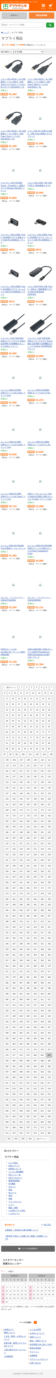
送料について (35, 1337)
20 (25, 699)
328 (49, 932)
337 (14, 944)
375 (35, 972)
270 (35, 888)
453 (42, 1033)
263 (35, 882)
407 (14, 999)
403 (35, 994)
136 (28, 782)
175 (6, 816)
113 (14, 766)
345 (21, 949)
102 (37, 754)
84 (25, 743)
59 (19, 726)
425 (42, 1011)
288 (14, 905)
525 (6, 1094)
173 (42, 810)
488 (42, 1061)
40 (49, 710)
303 (21, 916)
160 (49, 799)
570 (28, 1127)
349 (49, 949)
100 (23, 754)
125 (49, 771)
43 (19, 715)
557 (35, 1116)
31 (43, 704)
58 (13, 726)
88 (49, 743)
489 (49, 1061)
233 (21, 860)
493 (28, 1066)
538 (49, 1100)
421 (14, 1011)
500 (28, 1072)
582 (16, 1139)
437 (28, 1022)
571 (35, 1127)
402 (28, 994)
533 (14, 1100)
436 (21, 1022)
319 (35, 927)
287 (6, 905)
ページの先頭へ (25, 1322)
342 (49, 944)
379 (14, 977)
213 (27, 843)
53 (31, 721)
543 (35, 1105)
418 (42, 1005)
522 (35, 1089)
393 (14, 988)
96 (49, 749)
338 (21, 944)
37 (31, 710)
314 (49, 921)
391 (49, 983)
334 (42, 938)
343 (6, 949)
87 (43, 743)
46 (37, 715)
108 (28, 760)
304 (28, 916)
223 (49, 849)
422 (21, 1011)
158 (35, 799)
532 (6, 1100)
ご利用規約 (8, 1356)
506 (21, 1077)
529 (35, 1094)
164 (28, 804)
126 (6, 777)
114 (21, 766)
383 (42, 977)
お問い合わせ (35, 1363)
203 (6, 838)
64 (49, 726)
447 (49, 1027)
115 (28, 766)
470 (14, 1050)
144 (35, 788)
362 (42, 960)
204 (14, 838)
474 (42, 1050)
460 (42, 1038)
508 (35, 1077)
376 (42, 972)
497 (6, 1072)
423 (28, 1011)
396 (35, 988)
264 (42, 882)
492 (21, 1066)
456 (14, 1038)
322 (6, 932)
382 (35, 977)
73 (7, 738)
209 (49, 838)
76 (25, 738)
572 (42, 1127)
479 (28, 1055)
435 (14, 1022)
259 (6, 882)
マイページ (34, 1352)
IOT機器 (11, 1184)
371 (6, 972)
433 (49, 1016)
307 (49, 916)
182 (6, 821)
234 (28, 860)
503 (49, 1072)
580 (49, 1133)
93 (31, 749)
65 (7, 732)
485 (21, 1061)
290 (28, 905)
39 (43, 710)
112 (7, 766)
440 (49, 1022)
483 (6, 1061)
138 (42, 782)
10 (15, 693)
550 (35, 1111)
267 (14, 888)
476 (6, 1055)
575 (14, 1133)
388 (28, 983)
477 (14, 1055)
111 (49, 760)
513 (20, 1083)
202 (49, 832)
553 (6, 1116)
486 (28, 1061)
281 (14, 899)
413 (6, 1005)
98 (10, 754)
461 (49, 1038)
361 (35, 960)
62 (37, 726)
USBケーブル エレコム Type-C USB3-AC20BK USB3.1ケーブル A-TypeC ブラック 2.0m (40, 496)
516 (42, 1083)
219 (21, 849)
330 (14, 938)
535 (28, 1100)
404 (42, 994)
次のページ (42, 1139)
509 (42, 1077)
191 (21, 827)
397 (42, 988)
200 (35, 832)
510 (49, 1077)
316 (14, 927)
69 (31, 732)
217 (6, 849)
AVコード (12, 1193)
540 (14, 1105)
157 (28, 799)
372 (14, 972)
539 (6, 1105)
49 (7, 721)
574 (6, 1133)
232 (14, 860)
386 (14, 983)
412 (49, 999)
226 (21, 855)
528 (28, 1094)
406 (6, 999)
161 (6, 804)
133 (6, 782)
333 (35, 938)
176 (14, 816)
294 (6, 910)
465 (28, 1044)
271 (42, 888)
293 (49, 905)
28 (25, 704)
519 (14, 1089)
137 (35, 782)
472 (28, 1050)
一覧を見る (47, 1225)
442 (14, 1027)
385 (6, 983)
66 (13, 732)
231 (6, 860)
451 (28, 1033)
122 (27, 771)
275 (21, 894)
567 (6, 1127)
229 (42, 855)
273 (6, 894)
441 (6, 1027)
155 (14, 799)
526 (14, 1094)
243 (42, 866)
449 (14, 1033)
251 (49, 871)
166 (42, 804)
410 (35, 999)
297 (28, 910)
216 (49, 843)
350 (6, 955)
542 (28, 1105)
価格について (9, 1332)
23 (43, 699)
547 (14, 1111)
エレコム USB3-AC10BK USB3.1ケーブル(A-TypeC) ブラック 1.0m (13, 444)
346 (28, 949)
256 (35, 877)
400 (14, 994)
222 (42, 849)
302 (14, 916)
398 (49, 988)
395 (28, 988)
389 (35, 983)
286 (49, 899)
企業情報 (33, 1355)
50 (13, 721)
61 (31, 726)
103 (44, 754)
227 (28, 855)
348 (42, 949)
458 (28, 1038)
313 (42, 921)
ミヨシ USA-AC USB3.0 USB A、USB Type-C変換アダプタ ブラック (39, 133)
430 (28, 1016)
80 (49, 738)
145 (42, 788)
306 (42, 916)
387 (21, 983)
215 (42, 843)
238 (6, 866)
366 (21, 966)
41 (7, 715)
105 (7, 760)
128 (21, 777)
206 (28, 838)
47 (43, 715)
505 (14, 1077)
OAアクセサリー (15, 1178)
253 (14, 877)
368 (35, 966)
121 (20, 771)
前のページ (10, 687)
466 (35, 1044)
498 (14, 1072)
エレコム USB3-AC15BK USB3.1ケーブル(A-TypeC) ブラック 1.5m (13, 496)
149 (21, 793)
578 (35, 1133)
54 (37, 721)
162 (14, 804)
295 (14, 910)
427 (6, 1016)
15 (45, 693)
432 (42, 1016)
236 (42, 860)
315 (6, 927)
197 (14, 832)
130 (35, 777)
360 (28, 960)
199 (28, 832)
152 (42, 793)
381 (28, 977)
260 (14, 882)
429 (21, 1016)
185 (28, 821)
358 (14, 960)
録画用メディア (15, 1169)
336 (6, 944)
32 (49, 704)
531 (49, 1094)
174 (49, 810)
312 (34, 921)
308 (6, 921)
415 (21, 1005)
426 (49, 1011)
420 (6, 1011)
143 (28, 788)
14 (39, 693)
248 (28, 871)
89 (7, 749)
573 (49, 1127)
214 (34, 843)
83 (19, 743)
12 (27, 693)
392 (6, 988)
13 (33, 693)
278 (42, 894)
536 (35, 1100)
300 (49, 910)
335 (49, 938)
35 (19, 710)
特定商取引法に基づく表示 (41, 1344)
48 (49, 715)
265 (49, 882)
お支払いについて (37, 1333)
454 (49, 1033)
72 (49, 732)
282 (21, 899)
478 (21, 1055)
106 (14, 760)
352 (21, 955)
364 (6, 966)
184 (21, 821)
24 (49, 699)
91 (19, 749)
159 (42, 799)
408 (21, 999)
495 (42, 1066)
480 (35, 1055)
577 (28, 1133)
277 (35, 894)
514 (27, 1083)
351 (14, 955)
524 (49, 1089)
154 (6, 799)
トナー (11, 1205)
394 (21, 988)
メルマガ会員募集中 (29, 1248)
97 (4, 754)
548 (21, 1111)
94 (37, 749)
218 (14, 849)
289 (21, 905)
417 (35, 1005)
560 (6, 1122)
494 (35, 1066)
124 (42, 771)
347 (35, 949)
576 (21, 1133)
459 (35, 1038)
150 (28, 793)
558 (42, 1116)
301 (6, 916)
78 (37, 738)
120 (13, 771)
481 (42, 1055)
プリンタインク (15, 1202)
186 (35, 821)
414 (14, 1005)
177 (21, 816)
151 (35, 793)
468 (49, 1044)
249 (35, 871)
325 (28, 932)
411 (42, 999)
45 (31, 715)
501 (35, 1072)
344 (14, 949)
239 (14, 866)
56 (49, 721)
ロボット (12, 1187)
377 (49, 972)
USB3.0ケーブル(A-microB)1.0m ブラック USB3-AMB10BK (13, 652)
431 (35, 1016)
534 (21, 1100)
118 (48, 766)
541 (21, 1105)
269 (28, 888)
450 (21, 1033)
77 (31, 738)
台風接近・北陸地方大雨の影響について (21, 1230)
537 (42, 1100)
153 (49, 793)
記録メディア (14, 1166)
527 (21, 1094)
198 (21, 832)
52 (25, 721)
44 (25, 715)
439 (42, 1022)
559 (49, 1116)
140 (6, 788)
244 (49, 866)
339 (28, 944)
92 (25, 749)
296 (21, 910)
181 (49, 816)
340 (35, 944)
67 (19, 732)
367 (28, 966)
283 (28, 899)
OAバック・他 (14, 1175)
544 (42, 1105)
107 (21, 760)
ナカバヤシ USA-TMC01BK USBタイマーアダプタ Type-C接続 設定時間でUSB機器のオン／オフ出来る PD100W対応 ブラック (40, 343)
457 (21, 1038)
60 (25, 726)
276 (28, 894)
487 (35, 1061)
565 (42, 1122)
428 (14, 1016)
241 (28, 866)
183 (14, 821)
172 (35, 810)
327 (42, 932)
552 (49, 1111)
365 (14, 966)
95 (43, 749)
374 (28, 972)
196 (6, 832)
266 (6, 888)
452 (35, 1033)
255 (28, 877)
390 (42, 983)
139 (49, 782)
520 (21, 1089)
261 (21, 882)
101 (30, 754)
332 (28, 938)
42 (13, 715)
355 (42, 955)
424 (35, 1011)
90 (13, 749)
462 (6, 1044)
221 (35, 849)
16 (51, 693)
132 (49, 777)
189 (6, 827)
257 (42, 877)
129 (28, 777)
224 (6, 855)
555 (21, 1116)
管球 (10, 1196)
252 (6, 877)
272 (49, 888)
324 (21, 932)
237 (49, 860)
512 (13, 1083)
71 (43, 732)
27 (19, 704)
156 (21, 799)
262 (28, 882)
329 (6, 938)
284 (35, 899)
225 (14, 855)
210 (6, 843)
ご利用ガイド (8, 1329)
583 (23, 1139)
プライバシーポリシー (39, 1359)
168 (6, 810)
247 (21, 871)
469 (6, 1050)
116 (34, 766)
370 (49, 966)
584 (30, 1139)
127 (14, 777)
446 (42, 1027)
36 (25, 710)
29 (31, 704)
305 (35, 916)
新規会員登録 (41, 15)
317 (21, 927)
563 (28, 1122)
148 (14, 793)
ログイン (14, 15)
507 (28, 1077)
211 (13, 843)
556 (28, 1116)
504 (6, 1077)
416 (28, 1005)
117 (41, 766)
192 (28, 827)
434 (6, 1022)
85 (31, 743)
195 (49, 827)
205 (21, 838)
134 (14, 782)
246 (14, 871)
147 (6, 793)
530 (42, 1094)
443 (21, 1027)
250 (42, 871)
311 (28, 921)
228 (35, 855)
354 (35, 955)
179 (35, 816)
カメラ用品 (13, 1163)
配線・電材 (13, 1208)
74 (13, 738)
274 (14, 894)
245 (6, 871)
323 (14, 932)
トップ (6, 32)
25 (7, 704)
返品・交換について (38, 1341)
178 (28, 816)
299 (42, 910)
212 (20, 843)
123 (34, 771)
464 (21, 1044)
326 (35, 932)
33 (7, 710)
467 (42, 1044)
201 (42, 832)
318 (28, 927)
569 (21, 1127)
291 (35, 905)
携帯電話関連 (14, 1181)
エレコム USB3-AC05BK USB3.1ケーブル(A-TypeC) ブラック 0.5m (13, 392)
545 (49, 1105)
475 (49, 1050)
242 (35, 866)
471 (21, 1050)
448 (6, 1033)
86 (37, 743)
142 (21, 788)
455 (6, 1038)
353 (28, 955)
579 (42, 1133)
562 (21, 1122)
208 (42, 838)
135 (21, 782)
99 (17, 754)
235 (35, 860)
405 (49, 994)
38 (37, 710)
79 (43, 738)
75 (19, 738)
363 (49, 960)
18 (13, 699)
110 (42, 760)
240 (21, 866)
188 (49, 821)
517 (49, 1083)
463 (14, 1044)
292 (42, 905)
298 (35, 910)
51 (19, 721)
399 (6, 994)
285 (42, 899)
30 (37, 704)
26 (13, 704)
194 (42, 827)
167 (49, 804)
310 (21, 921)
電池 (10, 1190)
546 (6, 1111)
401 (21, 994)
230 (49, 855)
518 (6, 1089)
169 (14, 810)
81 (7, 743)
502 (42, 1072)
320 (42, 927)
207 (35, 838)
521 (28, 1089)
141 (14, 788)
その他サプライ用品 (16, 1210)
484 (14, 1061)
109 (35, 760)
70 (37, 732)
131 (42, 777)
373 (21, 972)
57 (7, 726)
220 (28, 849)
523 (42, 1089)
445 (35, 1027)
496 (49, 1066)
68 (25, 732)
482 (49, 1055)
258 (49, 877)
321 (49, 927)
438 (35, 1022)
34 (13, 710)
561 (14, 1122)
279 (49, 894)
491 (14, 1066)
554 (14, 1116)
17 (7, 699)
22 (37, 699)
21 (31, 699)
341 (42, 944)
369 (42, 966)
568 (14, 1127)
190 (14, 827)
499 (21, 1072)
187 (42, 821)
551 (42, 1111)
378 (6, 977)
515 (34, 1083)
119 (6, 771)
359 (21, 960)
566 (49, 1122)
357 (6, 960)
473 (35, 1050)
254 (21, 877)
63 (43, 726)
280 (6, 899)
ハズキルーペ (14, 1213)
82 (13, 743)
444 (28, 1027)
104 (51, 754)
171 (28, 810)
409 (28, 999)
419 (49, 1005)
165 (35, 804)
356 (49, 955)
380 (21, 977)
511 (6, 1083)
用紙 (10, 1199)
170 (21, 810)
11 (21, 693)
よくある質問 (35, 1329)
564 (35, 1122)
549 (28, 1111)
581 (8, 1139)
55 (43, 721)
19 (19, 699)
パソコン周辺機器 (15, 1172)
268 (21, 888)
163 (21, 804)
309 (14, 921)
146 (49, 788)
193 (35, 827)
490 (6, 1066)
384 (49, 977)
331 (21, 938)
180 (42, 816)
